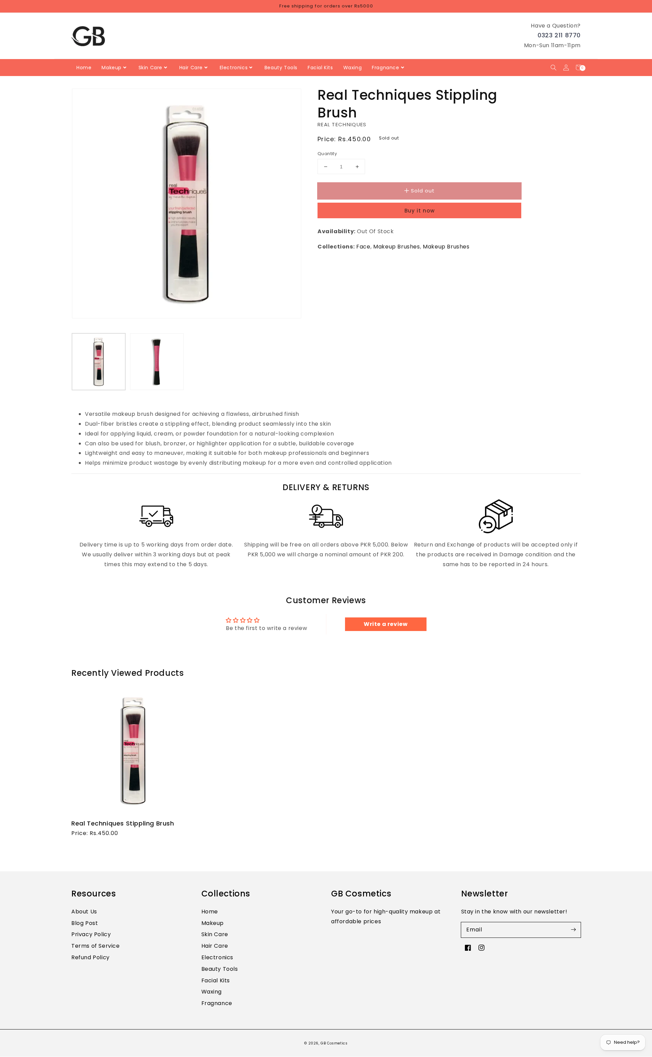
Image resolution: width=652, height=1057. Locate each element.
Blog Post (84, 923)
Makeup (212, 923)
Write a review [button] (386, 624)
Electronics (217, 957)
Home (209, 911)
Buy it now (419, 210)
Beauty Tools (219, 969)
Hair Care (214, 946)
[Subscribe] (573, 929)
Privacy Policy (91, 934)
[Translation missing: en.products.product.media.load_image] (98, 361)
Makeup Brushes (396, 247)
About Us (84, 911)
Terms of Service (95, 946)
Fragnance (216, 1003)
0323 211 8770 (559, 35)
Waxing (211, 992)
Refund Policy (90, 957)
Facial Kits (215, 980)
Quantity (327, 153)
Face (363, 247)
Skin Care (214, 934)
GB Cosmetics (334, 1043)
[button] (553, 67)
